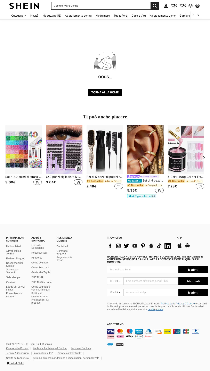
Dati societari (13, 246)
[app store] (180, 247)
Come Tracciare (40, 267)
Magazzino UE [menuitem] (52, 15)
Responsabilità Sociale (14, 264)
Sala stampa (13, 277)
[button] (190, 5)
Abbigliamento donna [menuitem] (78, 15)
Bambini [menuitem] (185, 15)
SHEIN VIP (37, 277)
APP (179, 238)
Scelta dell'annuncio (17, 358)
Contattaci (62, 246)
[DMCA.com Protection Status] (119, 344)
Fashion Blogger (15, 258)
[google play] (187, 247)
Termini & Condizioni (17, 353)
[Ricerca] (155, 6)
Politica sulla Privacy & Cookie (178, 303)
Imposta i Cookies (81, 348)
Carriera (10, 282)
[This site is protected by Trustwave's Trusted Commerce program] (110, 344)
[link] (173, 5)
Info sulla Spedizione (37, 247)
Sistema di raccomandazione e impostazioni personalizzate (66, 358)
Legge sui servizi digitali (15, 288)
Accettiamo (115, 324)
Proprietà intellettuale (69, 353)
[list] (140, 246)
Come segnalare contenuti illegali (40, 288)
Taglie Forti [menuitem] (121, 15)
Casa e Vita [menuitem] (139, 15)
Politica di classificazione (39, 295)
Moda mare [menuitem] (103, 15)
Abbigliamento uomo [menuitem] (163, 15)
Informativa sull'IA (43, 353)
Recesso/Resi (39, 252)
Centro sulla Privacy (17, 348)
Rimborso (36, 257)
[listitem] (23, 159)
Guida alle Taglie (40, 272)
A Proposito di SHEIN (14, 252)
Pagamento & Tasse (64, 259)
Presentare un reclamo (14, 295)
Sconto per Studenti (12, 271)
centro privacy (155, 309)
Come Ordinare (40, 262)
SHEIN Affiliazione (41, 282)
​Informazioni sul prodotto (40, 301)
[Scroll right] (198, 15)
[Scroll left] (193, 15)
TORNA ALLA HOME (105, 92)
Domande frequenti (62, 252)
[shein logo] (24, 5)
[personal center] (165, 5)
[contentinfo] (157, 334)
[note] (141, 196)
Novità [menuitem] (34, 15)
